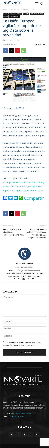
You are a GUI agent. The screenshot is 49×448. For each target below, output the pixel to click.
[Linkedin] (24, 279)
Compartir (34, 198)
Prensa (5, 16)
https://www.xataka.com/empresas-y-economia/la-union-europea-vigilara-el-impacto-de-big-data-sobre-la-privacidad (24, 186)
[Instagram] (20, 279)
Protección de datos (37, 14)
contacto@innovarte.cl (21, 413)
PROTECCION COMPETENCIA (20, 9)
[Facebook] (5, 50)
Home (5, 9)
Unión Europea (14, 16)
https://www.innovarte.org (24, 267)
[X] (11, 50)
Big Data (36, 9)
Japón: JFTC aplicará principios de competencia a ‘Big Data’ (13, 232)
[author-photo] (24, 260)
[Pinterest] (17, 50)
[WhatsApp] (23, 50)
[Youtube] (34, 279)
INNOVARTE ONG (24, 263)
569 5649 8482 (17, 416)
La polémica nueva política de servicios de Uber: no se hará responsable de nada (36, 233)
